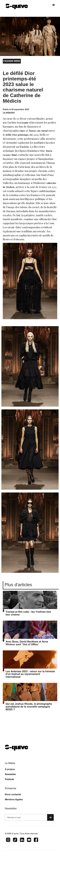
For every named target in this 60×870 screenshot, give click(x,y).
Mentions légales (14, 799)
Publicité (9, 779)
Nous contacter (13, 794)
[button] (53, 5)
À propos (10, 769)
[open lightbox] (30, 367)
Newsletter (10, 774)
